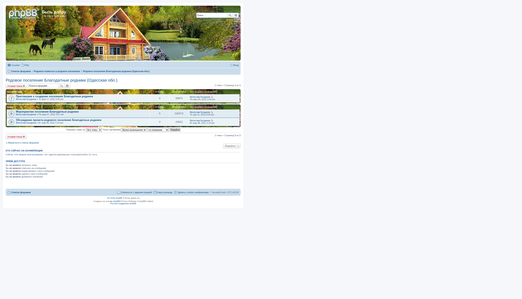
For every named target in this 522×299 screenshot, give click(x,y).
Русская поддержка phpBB (123, 203)
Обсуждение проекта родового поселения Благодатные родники (58, 120)
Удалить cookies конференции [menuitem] (193, 192)
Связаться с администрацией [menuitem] (136, 192)
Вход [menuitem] (236, 65)
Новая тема (15, 86)
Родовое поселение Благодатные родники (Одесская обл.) (61, 80)
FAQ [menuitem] (26, 65)
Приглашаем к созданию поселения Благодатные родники (54, 96)
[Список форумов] (24, 13)
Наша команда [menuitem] (164, 192)
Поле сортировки (112, 129)
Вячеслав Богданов (26, 99)
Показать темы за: (76, 129)
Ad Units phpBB (114, 198)
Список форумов (21, 192)
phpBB (116, 201)
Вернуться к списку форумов (23, 142)
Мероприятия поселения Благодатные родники (47, 111)
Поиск (230, 15)
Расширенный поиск (236, 15)
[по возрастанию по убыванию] (158, 129)
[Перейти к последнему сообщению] (212, 97)
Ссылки (15, 65)
